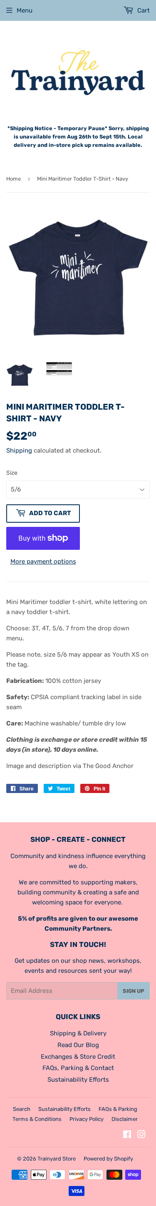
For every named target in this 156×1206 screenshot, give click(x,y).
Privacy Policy (86, 1119)
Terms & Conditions (37, 1119)
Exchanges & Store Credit (78, 1056)
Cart (143, 10)
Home (13, 179)
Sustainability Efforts (78, 1079)
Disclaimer (124, 1119)
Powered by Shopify (108, 1159)
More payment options (43, 561)
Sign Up (133, 991)
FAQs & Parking (118, 1109)
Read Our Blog (78, 1045)
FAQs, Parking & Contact (78, 1068)
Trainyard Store (56, 1159)
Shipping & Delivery (78, 1033)
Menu (24, 10)
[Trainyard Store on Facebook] (127, 1135)
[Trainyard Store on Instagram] (141, 1135)
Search (21, 1109)
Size (11, 472)
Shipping (19, 450)
